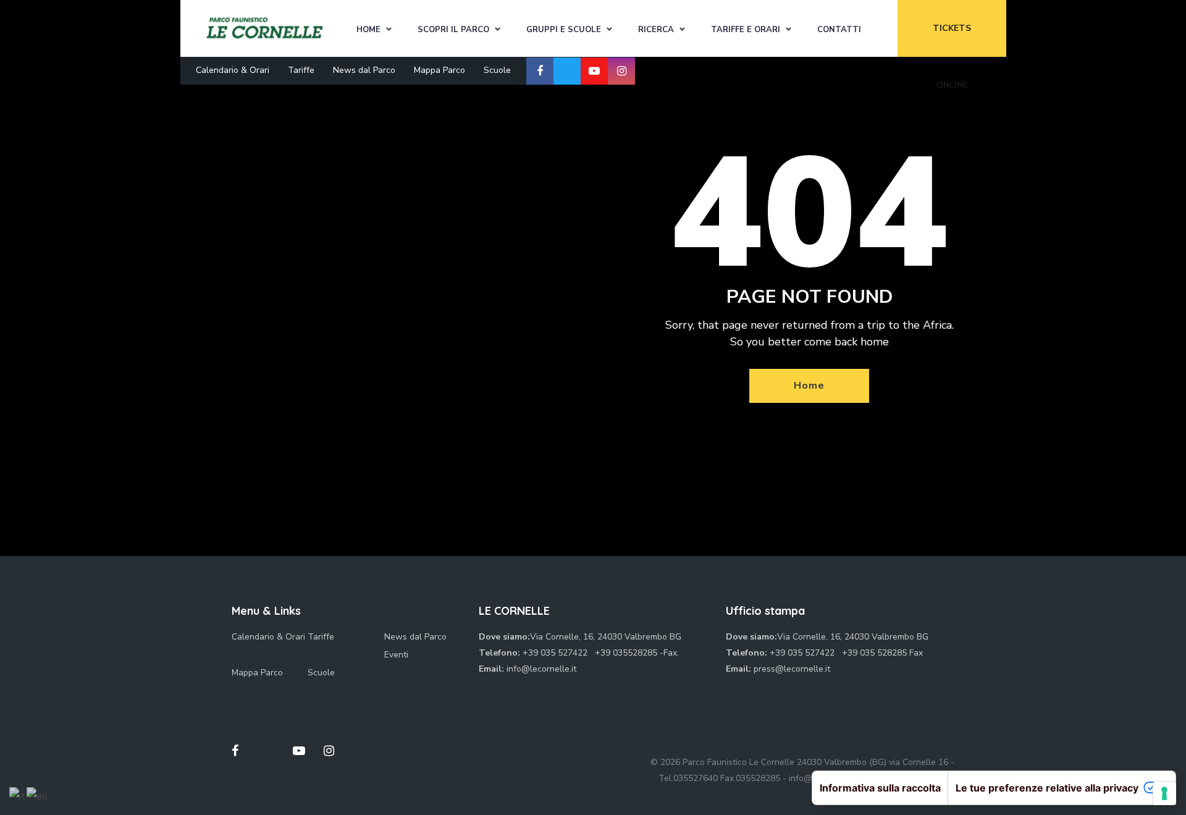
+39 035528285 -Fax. (637, 653)
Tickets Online (952, 39)
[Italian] (18, 796)
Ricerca (656, 29)
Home (368, 29)
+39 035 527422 (556, 653)
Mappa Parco (439, 70)
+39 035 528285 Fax (882, 653)
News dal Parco (364, 70)
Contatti (839, 29)
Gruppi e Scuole (563, 29)
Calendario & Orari (232, 70)
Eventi (396, 655)
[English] (37, 796)
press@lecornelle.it (792, 669)
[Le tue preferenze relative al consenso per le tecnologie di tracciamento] (1164, 793)
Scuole (497, 70)
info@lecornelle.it (541, 669)
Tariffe (301, 70)
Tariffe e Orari (745, 29)
